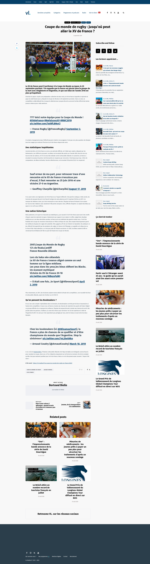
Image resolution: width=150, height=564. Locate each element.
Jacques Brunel (48, 369)
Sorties (57, 2)
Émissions (93, 2)
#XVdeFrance (37, 120)
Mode (81, 2)
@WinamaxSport (67, 329)
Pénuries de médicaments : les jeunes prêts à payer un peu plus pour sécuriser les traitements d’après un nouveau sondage (75, 449)
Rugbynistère (37, 352)
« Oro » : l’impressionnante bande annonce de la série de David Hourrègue (110, 86)
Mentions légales (56, 556)
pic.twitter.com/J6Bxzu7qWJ (45, 276)
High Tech (51, 2)
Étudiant (101, 258)
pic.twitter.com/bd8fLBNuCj (45, 123)
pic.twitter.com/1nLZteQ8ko (58, 338)
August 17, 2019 (77, 189)
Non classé (106, 160)
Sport (46, 2)
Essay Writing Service (109, 203)
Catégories (57, 13)
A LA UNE (67, 22)
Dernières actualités (44, 13)
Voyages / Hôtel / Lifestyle (67, 2)
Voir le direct (94, 13)
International (28, 2)
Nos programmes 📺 (44, 556)
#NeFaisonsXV (52, 120)
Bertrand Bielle (58, 385)
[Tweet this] (17, 48)
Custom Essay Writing (109, 162)
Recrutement (73, 556)
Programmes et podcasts (71, 13)
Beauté (86, 2)
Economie (106, 186)
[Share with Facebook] (17, 43)
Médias (111, 98)
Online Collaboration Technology (113, 175)
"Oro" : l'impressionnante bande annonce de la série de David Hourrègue (41, 446)
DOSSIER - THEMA (75, 22)
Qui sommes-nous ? (31, 556)
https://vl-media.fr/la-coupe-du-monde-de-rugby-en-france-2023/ (52, 363)
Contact (65, 556)
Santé (70, 425)
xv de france (30, 372)
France (35, 2)
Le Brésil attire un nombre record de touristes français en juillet (109, 349)
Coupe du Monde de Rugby (34, 369)
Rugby (83, 22)
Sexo (77, 2)
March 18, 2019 (78, 343)
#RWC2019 (66, 120)
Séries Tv (37, 425)
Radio (84, 13)
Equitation (66, 469)
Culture (40, 2)
